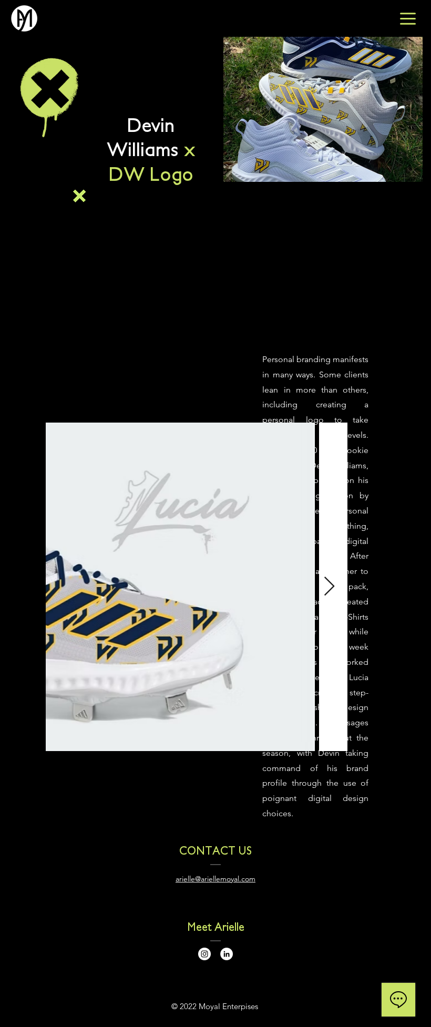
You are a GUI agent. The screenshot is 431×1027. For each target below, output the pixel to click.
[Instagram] (204, 954)
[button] (84, 196)
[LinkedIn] (226, 954)
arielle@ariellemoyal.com (215, 879)
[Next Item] (329, 587)
